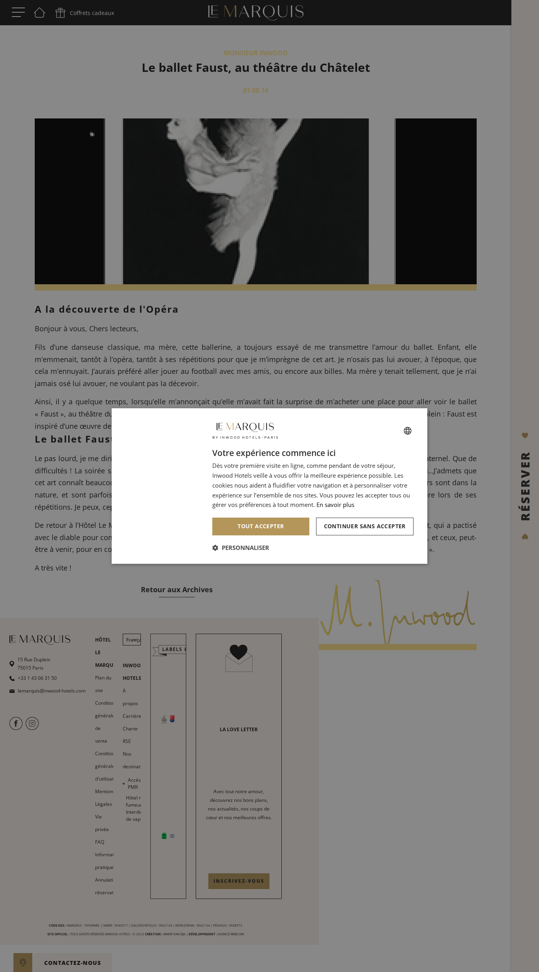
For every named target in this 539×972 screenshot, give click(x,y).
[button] (240, 547)
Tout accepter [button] (261, 526)
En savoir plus (335, 505)
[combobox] (408, 431)
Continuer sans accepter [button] (365, 526)
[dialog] (269, 486)
